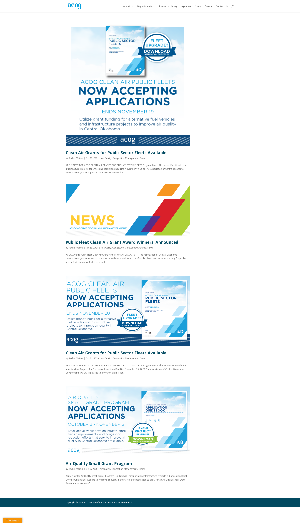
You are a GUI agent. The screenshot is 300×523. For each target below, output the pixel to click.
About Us (128, 6)
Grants (143, 158)
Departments (144, 6)
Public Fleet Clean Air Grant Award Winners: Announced (122, 242)
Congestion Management (126, 158)
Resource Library (168, 6)
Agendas (186, 6)
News (198, 6)
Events (208, 6)
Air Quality (106, 158)
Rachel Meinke (76, 158)
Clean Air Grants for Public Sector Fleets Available (116, 152)
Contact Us (222, 6)
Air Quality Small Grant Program (99, 463)
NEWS (150, 247)
